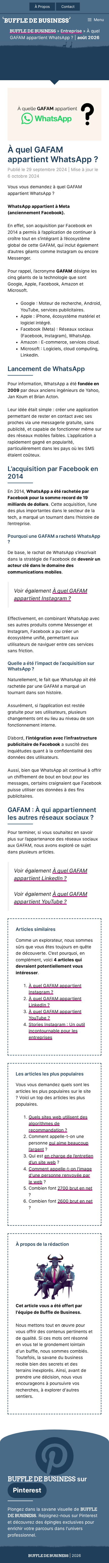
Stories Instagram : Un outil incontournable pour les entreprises (57, 1031)
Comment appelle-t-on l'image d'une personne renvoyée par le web (60, 1175)
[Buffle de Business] (36, 19)
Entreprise (71, 30)
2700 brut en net (75, 1188)
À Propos (42, 6)
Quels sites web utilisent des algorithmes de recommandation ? (58, 1124)
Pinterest (27, 1490)
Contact (68, 6)
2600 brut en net (75, 1201)
